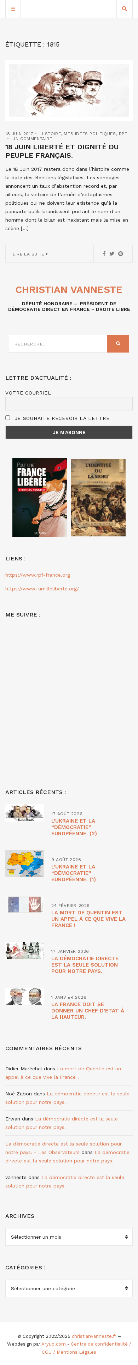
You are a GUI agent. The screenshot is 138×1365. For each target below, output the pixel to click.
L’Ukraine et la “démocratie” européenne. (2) (74, 827)
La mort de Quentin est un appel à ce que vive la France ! (88, 918)
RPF (123, 133)
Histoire (50, 133)
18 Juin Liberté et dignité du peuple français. (62, 151)
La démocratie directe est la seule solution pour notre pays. (85, 964)
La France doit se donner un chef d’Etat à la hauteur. (87, 1010)
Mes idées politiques (90, 133)
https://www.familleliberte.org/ (42, 588)
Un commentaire (32, 138)
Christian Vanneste (69, 289)
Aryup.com (53, 1344)
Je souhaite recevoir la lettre (61, 418)
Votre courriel (28, 393)
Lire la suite (29, 254)
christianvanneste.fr (94, 1336)
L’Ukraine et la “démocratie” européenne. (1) (73, 873)
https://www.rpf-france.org (37, 575)
